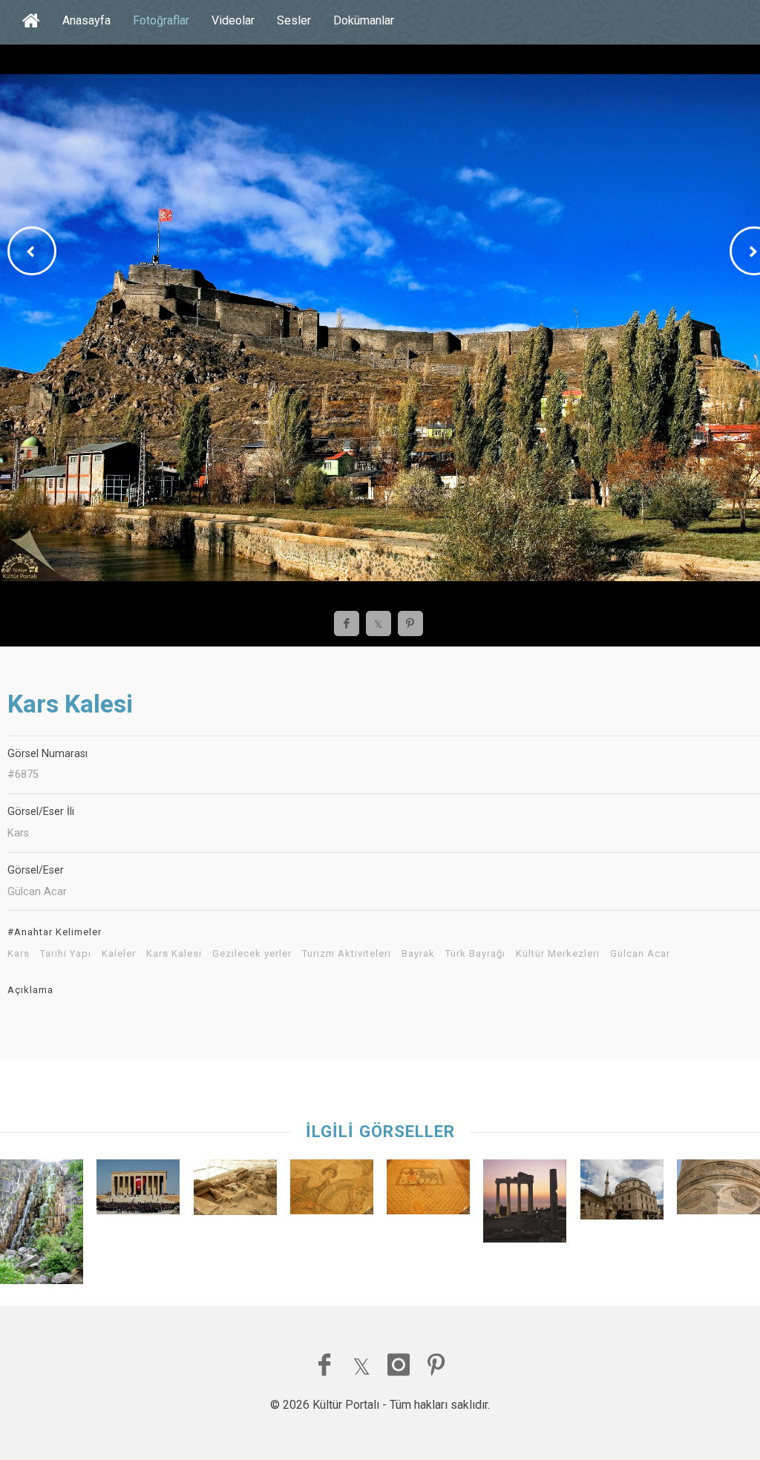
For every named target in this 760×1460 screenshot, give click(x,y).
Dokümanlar (363, 20)
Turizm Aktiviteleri (346, 954)
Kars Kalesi (174, 954)
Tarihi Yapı (65, 954)
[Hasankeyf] (718, 1190)
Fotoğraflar (161, 20)
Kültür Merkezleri (558, 954)
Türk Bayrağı (475, 954)
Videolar (233, 20)
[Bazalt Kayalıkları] (41, 1225)
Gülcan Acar (640, 954)
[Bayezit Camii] (622, 1193)
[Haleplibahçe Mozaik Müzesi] (331, 1190)
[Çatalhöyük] (235, 1190)
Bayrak (418, 954)
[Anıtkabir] (138, 1190)
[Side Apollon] (524, 1204)
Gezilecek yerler (252, 954)
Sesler (294, 20)
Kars (18, 954)
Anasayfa (86, 20)
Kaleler (119, 954)
